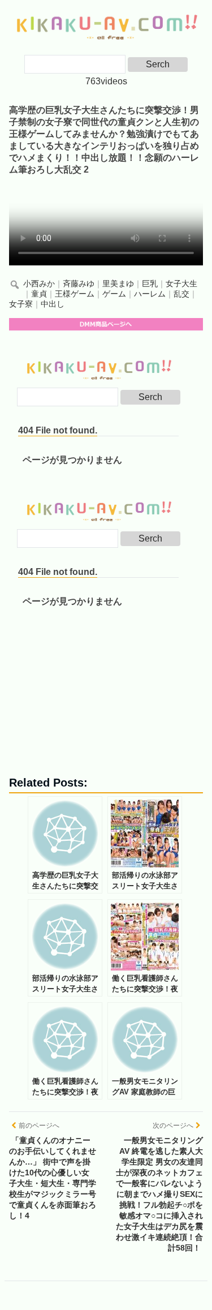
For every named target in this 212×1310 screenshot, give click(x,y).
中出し (52, 304)
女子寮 (21, 304)
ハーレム (150, 294)
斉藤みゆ (78, 284)
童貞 (39, 294)
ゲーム (114, 294)
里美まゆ (118, 284)
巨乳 (150, 284)
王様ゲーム (74, 294)
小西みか (39, 284)
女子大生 (181, 284)
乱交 (181, 294)
